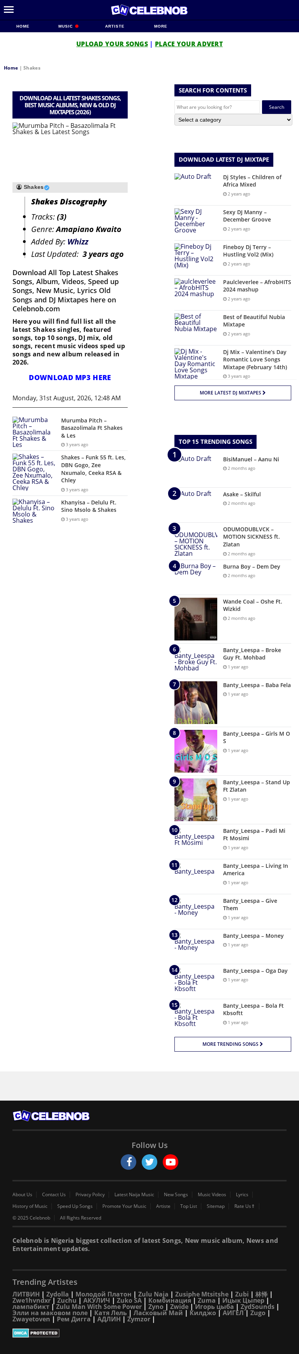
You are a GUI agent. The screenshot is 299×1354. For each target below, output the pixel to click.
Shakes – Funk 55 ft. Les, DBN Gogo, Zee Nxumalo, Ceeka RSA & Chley (93, 469)
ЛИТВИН (26, 1294)
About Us (22, 1195)
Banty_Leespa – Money (253, 935)
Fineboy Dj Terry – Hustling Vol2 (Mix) (248, 250)
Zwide (179, 1306)
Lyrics (242, 1195)
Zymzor (138, 1319)
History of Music (29, 1206)
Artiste (115, 26)
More (160, 26)
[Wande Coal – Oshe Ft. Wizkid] (195, 619)
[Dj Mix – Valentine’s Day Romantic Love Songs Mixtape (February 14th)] (195, 363)
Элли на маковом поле (50, 1313)
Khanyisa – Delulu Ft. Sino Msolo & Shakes (88, 506)
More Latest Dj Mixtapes (231, 392)
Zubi (242, 1294)
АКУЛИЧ (96, 1300)
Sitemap (216, 1206)
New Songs (176, 1195)
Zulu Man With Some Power (99, 1306)
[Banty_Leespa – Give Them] (195, 911)
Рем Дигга (74, 1319)
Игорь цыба (214, 1306)
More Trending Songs (231, 1044)
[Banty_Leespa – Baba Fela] (195, 702)
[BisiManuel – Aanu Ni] (195, 470)
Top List (188, 1206)
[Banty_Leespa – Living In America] (195, 876)
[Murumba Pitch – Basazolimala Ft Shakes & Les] (33, 432)
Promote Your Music (124, 1206)
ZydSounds (257, 1306)
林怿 (261, 1294)
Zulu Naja (153, 1294)
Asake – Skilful (242, 494)
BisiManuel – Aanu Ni (251, 459)
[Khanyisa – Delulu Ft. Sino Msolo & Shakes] (33, 513)
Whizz (77, 241)
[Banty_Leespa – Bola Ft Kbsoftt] (195, 1016)
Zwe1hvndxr (31, 1300)
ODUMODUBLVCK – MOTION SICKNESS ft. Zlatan (251, 536)
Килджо (203, 1313)
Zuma (207, 1300)
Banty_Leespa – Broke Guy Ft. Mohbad (252, 653)
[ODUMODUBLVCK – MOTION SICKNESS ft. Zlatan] (195, 541)
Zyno (156, 1306)
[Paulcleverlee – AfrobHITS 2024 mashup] (195, 292)
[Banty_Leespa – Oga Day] (195, 981)
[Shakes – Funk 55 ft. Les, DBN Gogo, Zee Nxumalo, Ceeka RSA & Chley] (33, 472)
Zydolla (57, 1294)
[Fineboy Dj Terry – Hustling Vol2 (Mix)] (195, 257)
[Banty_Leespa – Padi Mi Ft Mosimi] (195, 841)
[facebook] (128, 1162)
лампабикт (30, 1306)
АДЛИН (109, 1319)
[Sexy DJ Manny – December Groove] (195, 222)
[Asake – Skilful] (195, 505)
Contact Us (54, 1195)
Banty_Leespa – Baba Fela (257, 685)
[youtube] (170, 1162)
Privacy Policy (90, 1195)
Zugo (258, 1313)
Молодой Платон (104, 1294)
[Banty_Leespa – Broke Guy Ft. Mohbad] (195, 660)
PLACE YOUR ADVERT (189, 44)
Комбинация (169, 1300)
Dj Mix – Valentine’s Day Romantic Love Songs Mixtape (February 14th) (255, 359)
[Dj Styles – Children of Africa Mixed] (195, 187)
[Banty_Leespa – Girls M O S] (195, 751)
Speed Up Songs (75, 1206)
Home (23, 26)
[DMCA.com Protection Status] (149, 1333)
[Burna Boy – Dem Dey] (195, 577)
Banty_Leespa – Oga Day (255, 970)
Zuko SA (129, 1300)
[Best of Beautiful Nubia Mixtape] (195, 327)
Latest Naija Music (134, 1195)
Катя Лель (110, 1313)
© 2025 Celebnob (31, 1218)
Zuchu (67, 1300)
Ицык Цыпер (243, 1300)
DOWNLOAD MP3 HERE (70, 377)
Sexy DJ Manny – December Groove (247, 215)
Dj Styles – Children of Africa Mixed (252, 180)
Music (66, 26)
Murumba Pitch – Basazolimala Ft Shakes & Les (92, 428)
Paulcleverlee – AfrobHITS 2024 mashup (257, 285)
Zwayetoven (31, 1319)
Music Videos (212, 1195)
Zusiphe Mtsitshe (202, 1294)
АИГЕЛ (233, 1313)
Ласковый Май (158, 1313)
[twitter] (149, 1162)
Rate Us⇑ (244, 1206)
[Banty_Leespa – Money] (195, 946)
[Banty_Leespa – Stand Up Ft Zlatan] (195, 799)
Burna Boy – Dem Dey (251, 566)
